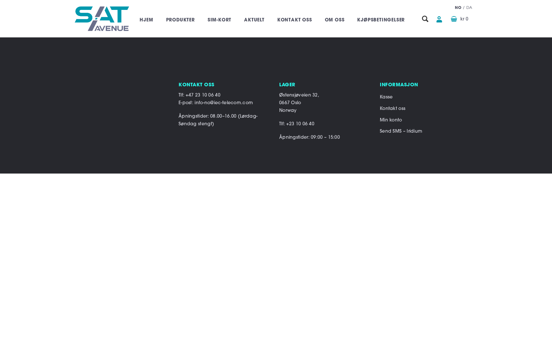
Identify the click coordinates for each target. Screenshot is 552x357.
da (469, 8)
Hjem (146, 20)
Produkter (180, 20)
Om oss (335, 20)
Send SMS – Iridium (401, 131)
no (458, 8)
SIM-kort (219, 20)
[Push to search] (425, 19)
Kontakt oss (294, 20)
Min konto (391, 120)
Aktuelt (254, 20)
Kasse (386, 97)
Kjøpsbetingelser (381, 20)
